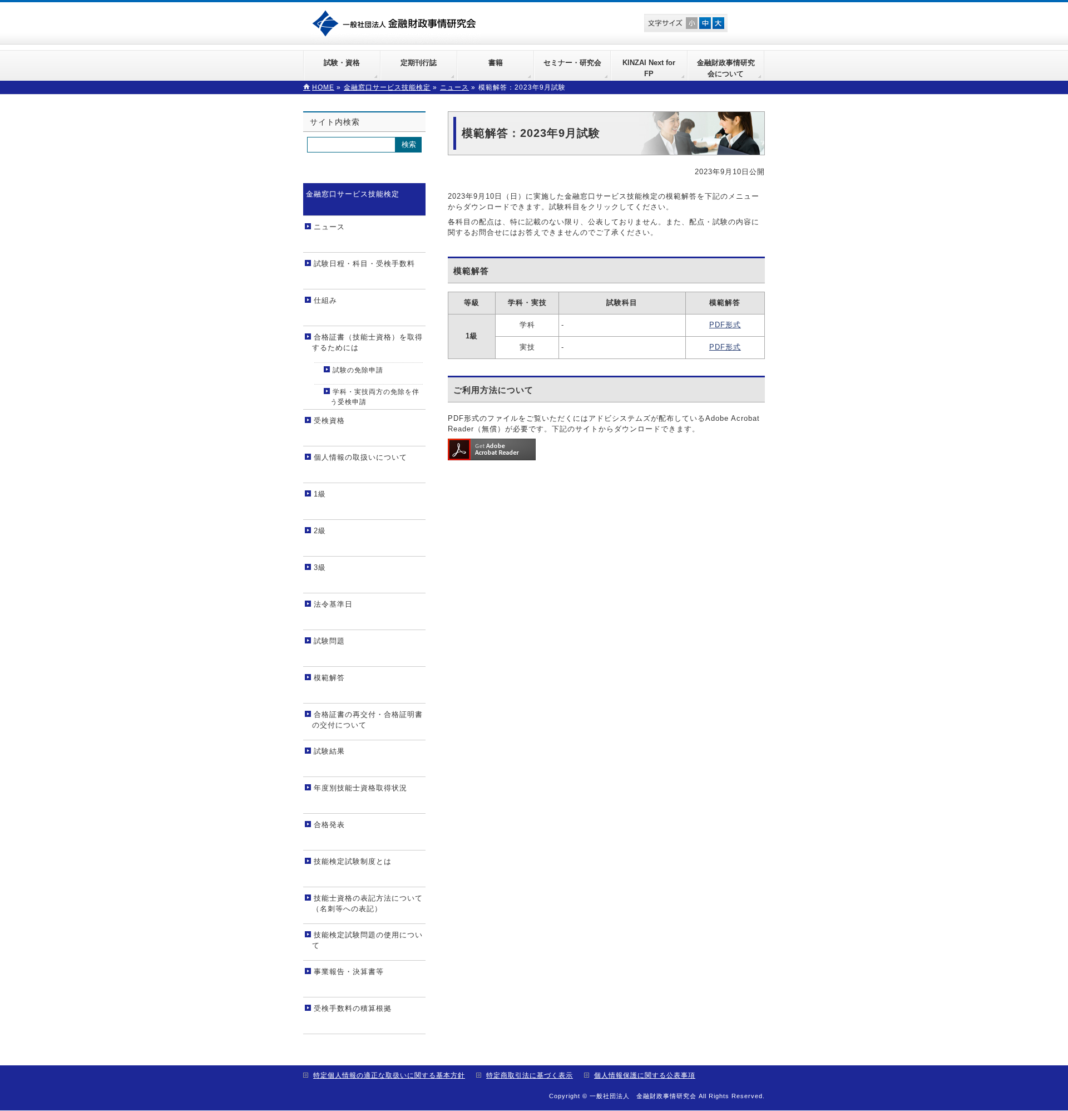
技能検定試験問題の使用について (367, 940)
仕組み (325, 300)
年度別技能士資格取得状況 (360, 788)
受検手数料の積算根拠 (353, 1008)
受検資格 (329, 420)
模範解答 (329, 678)
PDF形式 (725, 325)
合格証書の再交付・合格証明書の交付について (367, 720)
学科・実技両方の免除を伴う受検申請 (374, 397)
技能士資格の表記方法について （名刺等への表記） (367, 903)
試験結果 (329, 751)
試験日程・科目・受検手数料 (364, 263)
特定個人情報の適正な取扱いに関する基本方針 (389, 1075)
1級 (320, 494)
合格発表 (329, 824)
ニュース (329, 227)
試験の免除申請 (358, 370)
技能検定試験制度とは (353, 861)
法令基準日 (333, 604)
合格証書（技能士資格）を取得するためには (367, 342)
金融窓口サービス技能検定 (352, 194)
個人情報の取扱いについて (360, 457)
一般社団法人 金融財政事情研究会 (396, 22)
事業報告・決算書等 (349, 971)
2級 (320, 531)
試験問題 (329, 641)
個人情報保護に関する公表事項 (644, 1075)
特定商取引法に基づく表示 (529, 1075)
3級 (320, 567)
